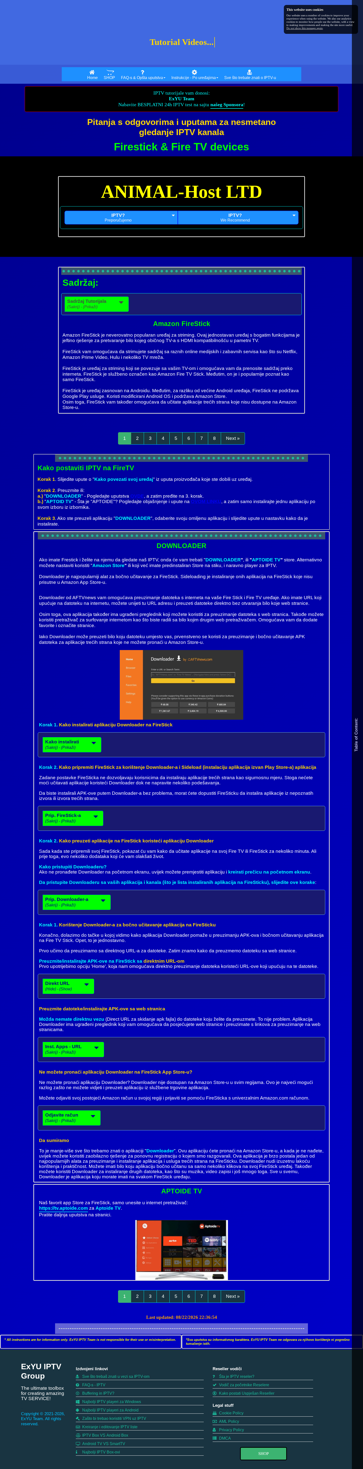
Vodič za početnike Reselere (243, 1385)
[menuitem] (92, 74)
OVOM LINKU (206, 501)
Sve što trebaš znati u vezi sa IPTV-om (115, 1376)
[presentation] (121, 217)
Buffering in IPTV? (97, 1393)
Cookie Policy (230, 1413)
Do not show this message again (304, 28)
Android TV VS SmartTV (103, 1444)
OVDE (137, 496)
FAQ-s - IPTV (93, 1385)
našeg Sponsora (226, 104)
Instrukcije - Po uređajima (193, 78)
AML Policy (228, 1421)
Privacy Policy (231, 1430)
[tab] (121, 217)
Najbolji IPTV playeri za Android (110, 1410)
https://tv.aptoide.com (63, 1208)
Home (92, 78)
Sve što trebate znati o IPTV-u (250, 78)
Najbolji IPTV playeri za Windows (111, 1402)
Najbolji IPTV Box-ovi (100, 1452)
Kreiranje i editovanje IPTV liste (109, 1427)
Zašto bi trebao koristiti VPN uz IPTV (113, 1418)
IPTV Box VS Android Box (104, 1435)
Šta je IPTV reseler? (236, 1376)
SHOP (109, 78)
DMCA (224, 1438)
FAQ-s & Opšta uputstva (142, 78)
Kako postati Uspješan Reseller (246, 1393)
